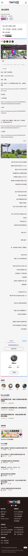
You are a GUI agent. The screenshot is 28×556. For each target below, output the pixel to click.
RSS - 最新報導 (5, 540)
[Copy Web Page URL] (13, 42)
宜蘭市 (14, 26)
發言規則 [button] (24, 341)
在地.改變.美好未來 (18, 532)
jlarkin (3, 389)
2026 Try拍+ (4, 527)
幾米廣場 (7, 32)
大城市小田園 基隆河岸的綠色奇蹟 (11, 488)
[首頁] (14, 2)
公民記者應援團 (18, 516)
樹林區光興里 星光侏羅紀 (8, 474)
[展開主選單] (2, 2)
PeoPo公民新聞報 (18, 512)
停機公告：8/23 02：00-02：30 (10, 467)
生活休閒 (20, 29)
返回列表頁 (14, 348)
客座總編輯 (17, 521)
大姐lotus (10, 389)
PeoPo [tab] (11, 341)
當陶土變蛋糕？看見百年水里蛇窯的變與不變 (14, 448)
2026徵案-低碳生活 (19, 527)
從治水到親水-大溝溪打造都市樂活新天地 (13, 454)
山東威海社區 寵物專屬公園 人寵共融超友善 (14, 408)
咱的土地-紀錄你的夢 (6, 532)
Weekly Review (5, 518)
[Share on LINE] (10, 42)
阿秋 (17, 389)
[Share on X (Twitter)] (7, 42)
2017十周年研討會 (18, 530)
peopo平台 (5, 469)
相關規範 (3, 514)
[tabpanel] (14, 345)
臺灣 (6, 26)
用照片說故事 (4, 534)
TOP (25, 547)
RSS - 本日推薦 (5, 543)
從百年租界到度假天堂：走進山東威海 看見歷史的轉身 (13, 481)
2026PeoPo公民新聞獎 (7, 439)
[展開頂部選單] (25, 2)
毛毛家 (4, 449)
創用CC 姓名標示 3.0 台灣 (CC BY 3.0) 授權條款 (8, 36)
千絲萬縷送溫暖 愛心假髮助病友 (10, 461)
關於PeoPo (3, 512)
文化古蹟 (8, 29)
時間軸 (2, 516)
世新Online (5, 462)
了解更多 (14, 372)
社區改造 (14, 29)
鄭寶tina (24, 389)
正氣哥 (4, 490)
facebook (12, 505)
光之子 (4, 456)
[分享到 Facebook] (4, 42)
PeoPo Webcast (18, 514)
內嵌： (3, 61)
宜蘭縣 (10, 26)
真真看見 (5, 475)
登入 (18, 345)
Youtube (16, 505)
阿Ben (14, 363)
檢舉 (11, 18)
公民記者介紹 (17, 518)
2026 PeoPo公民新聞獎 (7, 530)
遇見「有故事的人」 (19, 534)
